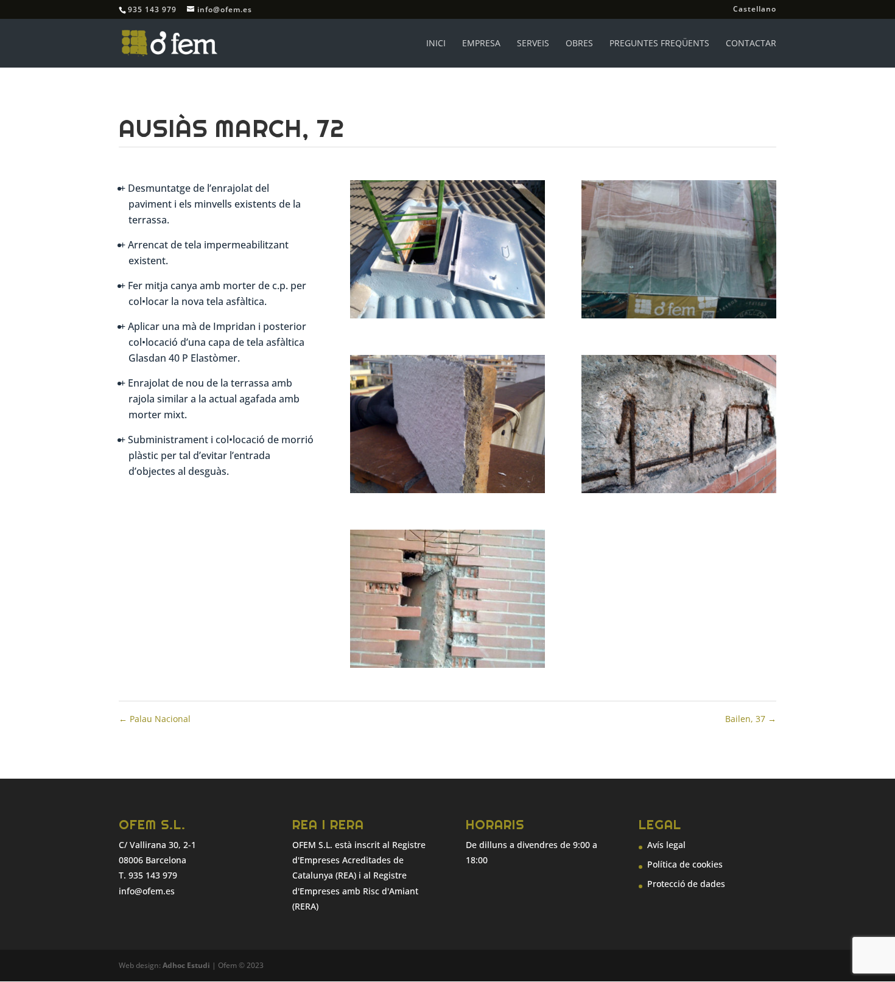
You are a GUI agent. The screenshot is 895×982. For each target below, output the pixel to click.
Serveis (533, 44)
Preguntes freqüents (659, 44)
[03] (447, 493)
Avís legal (666, 844)
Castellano (754, 9)
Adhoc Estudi (186, 965)
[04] (678, 493)
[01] (447, 318)
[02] (678, 318)
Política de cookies (685, 864)
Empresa (481, 44)
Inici (436, 44)
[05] (447, 667)
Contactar (751, 44)
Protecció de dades (686, 883)
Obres (579, 44)
